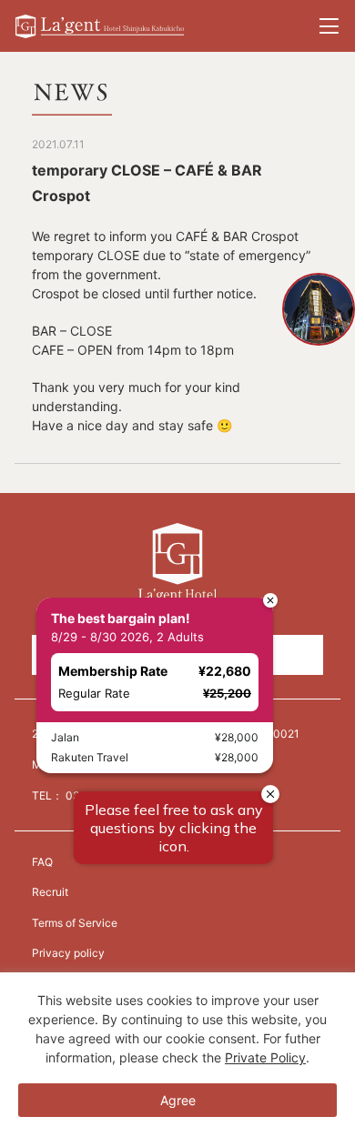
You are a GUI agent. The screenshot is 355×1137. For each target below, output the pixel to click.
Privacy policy (68, 953)
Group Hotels (177, 655)
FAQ (42, 862)
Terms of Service (74, 923)
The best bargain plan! (120, 195)
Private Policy (265, 1057)
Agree (178, 1100)
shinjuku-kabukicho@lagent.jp (150, 764)
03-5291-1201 (103, 795)
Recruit (50, 892)
